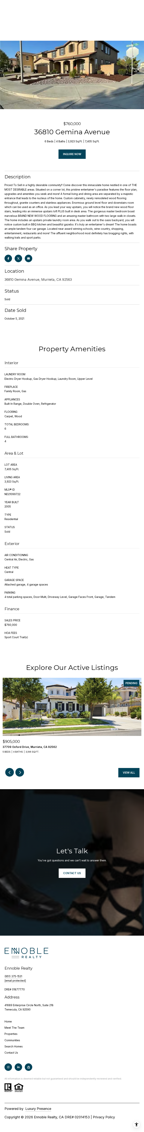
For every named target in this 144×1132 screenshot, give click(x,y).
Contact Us (11, 1052)
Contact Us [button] (72, 873)
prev (9, 772)
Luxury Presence (38, 1109)
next (19, 772)
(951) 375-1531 (13, 976)
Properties (10, 1033)
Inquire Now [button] (72, 154)
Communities (12, 1040)
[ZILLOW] (28, 1067)
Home (8, 1021)
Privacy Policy (104, 1117)
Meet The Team (14, 1027)
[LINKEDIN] (18, 1067)
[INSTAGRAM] (8, 1067)
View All (129, 772)
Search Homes (13, 1046)
